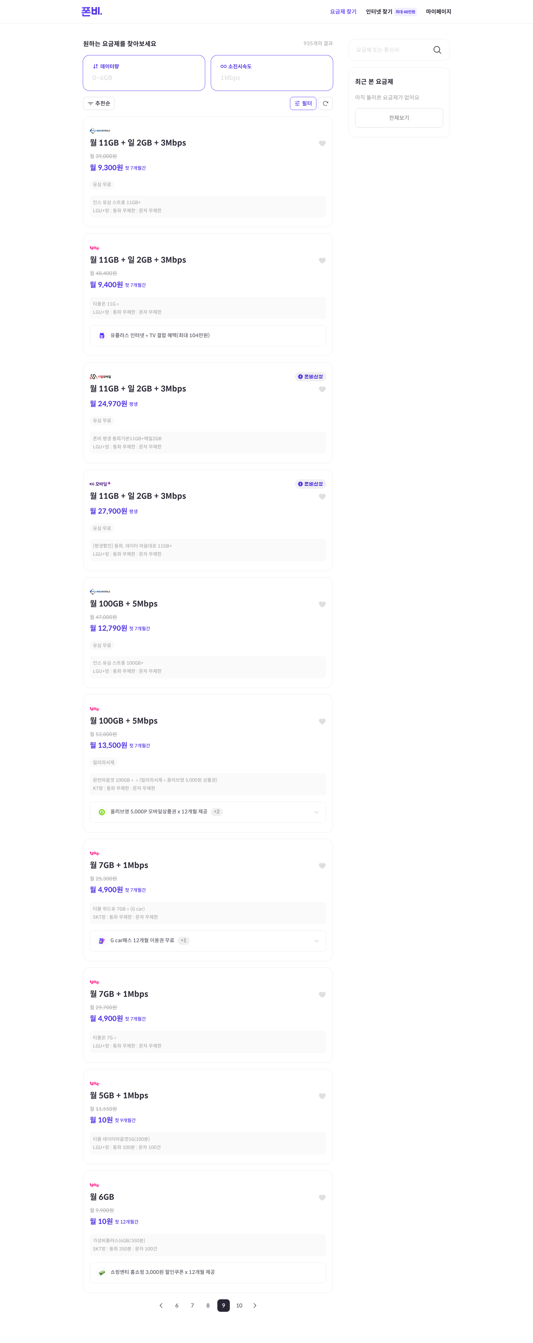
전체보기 (399, 117)
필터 (307, 103)
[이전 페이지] (161, 1305)
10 (239, 1305)
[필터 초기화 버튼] (325, 103)
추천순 (102, 103)
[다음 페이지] (255, 1305)
